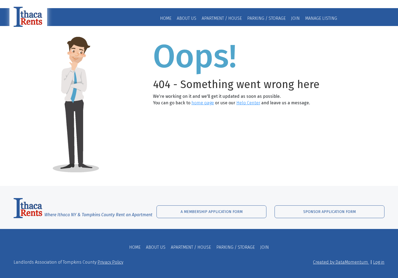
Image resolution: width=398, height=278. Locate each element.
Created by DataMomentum (341, 262)
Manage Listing (321, 18)
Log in (378, 262)
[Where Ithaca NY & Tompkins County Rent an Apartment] (80, 207)
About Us (186, 18)
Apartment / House (222, 18)
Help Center (248, 102)
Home (165, 18)
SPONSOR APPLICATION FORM (329, 211)
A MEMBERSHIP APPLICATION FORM (212, 211)
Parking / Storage (266, 18)
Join (295, 18)
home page (202, 102)
